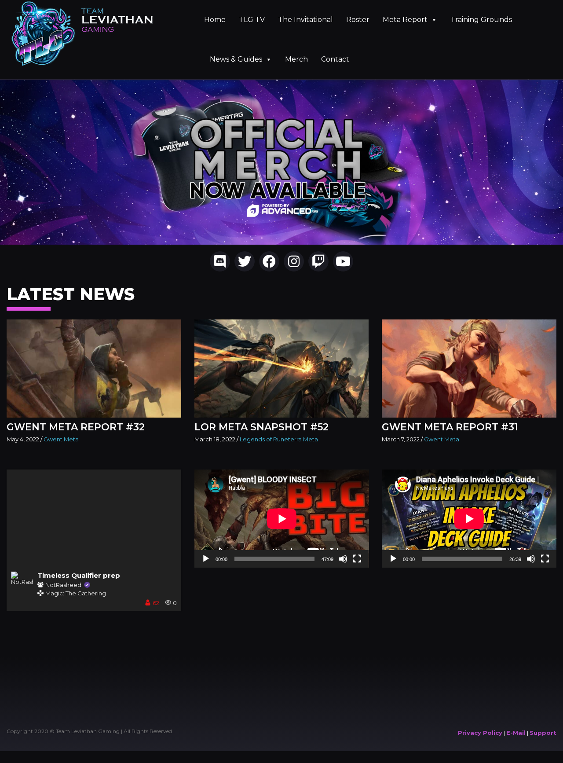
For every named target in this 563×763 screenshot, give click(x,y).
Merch (296, 59)
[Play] (205, 558)
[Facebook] (269, 261)
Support (543, 732)
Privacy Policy (480, 732)
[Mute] (343, 558)
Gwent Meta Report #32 (76, 427)
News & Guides (236, 59)
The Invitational (305, 19)
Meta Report (405, 19)
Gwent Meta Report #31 (450, 427)
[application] (281, 519)
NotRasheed (63, 585)
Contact (335, 59)
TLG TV (252, 19)
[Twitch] (318, 261)
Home (215, 19)
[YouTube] (343, 261)
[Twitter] (244, 261)
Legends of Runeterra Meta (279, 439)
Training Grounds (481, 19)
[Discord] (220, 261)
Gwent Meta (61, 439)
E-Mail (516, 732)
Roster (357, 19)
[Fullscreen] (357, 558)
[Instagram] (294, 261)
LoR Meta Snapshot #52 (261, 427)
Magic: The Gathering (75, 593)
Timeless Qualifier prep (78, 575)
